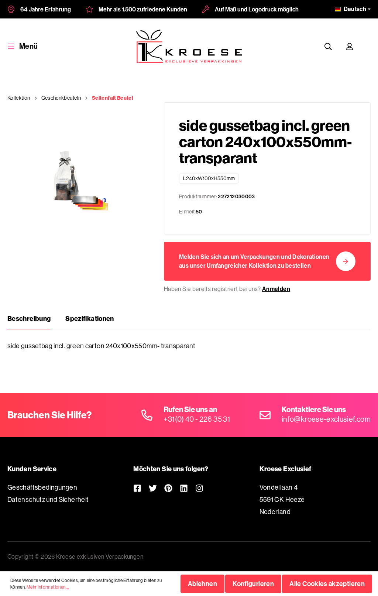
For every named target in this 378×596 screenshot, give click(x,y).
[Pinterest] (168, 488)
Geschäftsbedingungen (42, 487)
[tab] (29, 318)
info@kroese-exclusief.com (326, 419)
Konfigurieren (253, 583)
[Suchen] (328, 46)
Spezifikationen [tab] (89, 318)
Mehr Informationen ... (48, 587)
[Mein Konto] (350, 46)
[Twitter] (153, 488)
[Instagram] (199, 488)
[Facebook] (137, 488)
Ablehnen (202, 583)
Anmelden (276, 288)
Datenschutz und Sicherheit (48, 499)
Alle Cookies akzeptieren (327, 583)
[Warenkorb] (367, 46)
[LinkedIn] (184, 488)
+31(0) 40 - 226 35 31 (197, 419)
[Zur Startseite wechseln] (188, 46)
